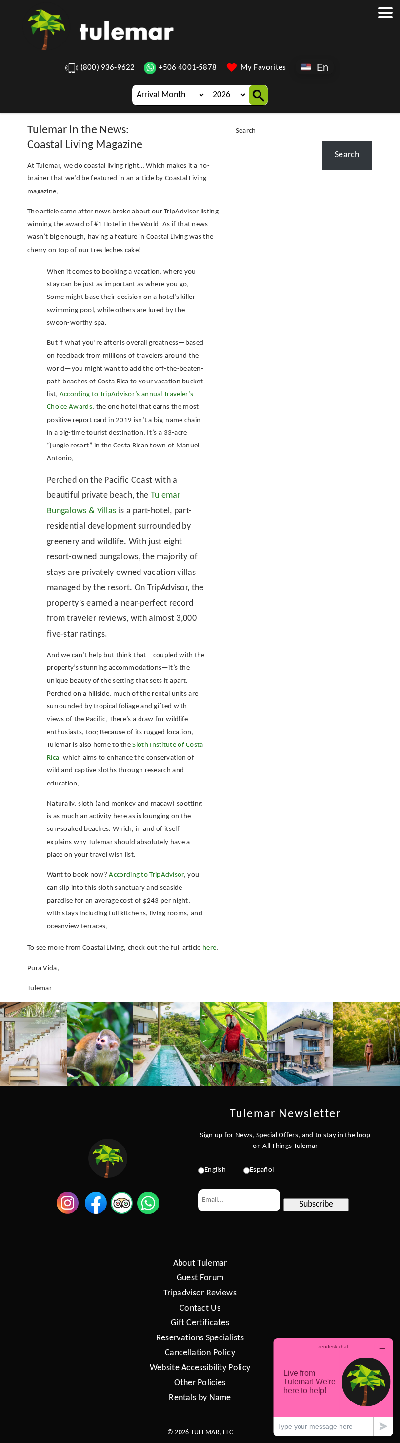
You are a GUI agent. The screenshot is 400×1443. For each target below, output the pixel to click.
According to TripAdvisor (146, 875)
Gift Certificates (200, 1323)
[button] (385, 61)
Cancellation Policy (200, 1353)
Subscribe (316, 1204)
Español (262, 1170)
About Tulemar (200, 1263)
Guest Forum (200, 1278)
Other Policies (199, 1383)
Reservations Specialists (200, 1338)
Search (246, 131)
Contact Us (200, 1308)
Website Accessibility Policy (200, 1368)
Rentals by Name (200, 1397)
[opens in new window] (68, 1211)
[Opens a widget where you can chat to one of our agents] (333, 1387)
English (215, 1170)
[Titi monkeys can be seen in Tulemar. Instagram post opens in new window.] (100, 1044)
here (209, 948)
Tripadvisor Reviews (200, 1293)
